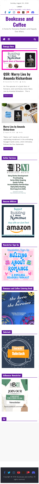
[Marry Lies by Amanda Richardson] (19, 105)
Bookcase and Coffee (19, 21)
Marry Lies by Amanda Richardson (14, 128)
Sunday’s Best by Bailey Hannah (19, 9)
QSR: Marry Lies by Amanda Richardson (17, 76)
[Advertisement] (19, 442)
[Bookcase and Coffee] (4, 39)
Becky (24, 82)
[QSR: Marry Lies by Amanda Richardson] (19, 52)
